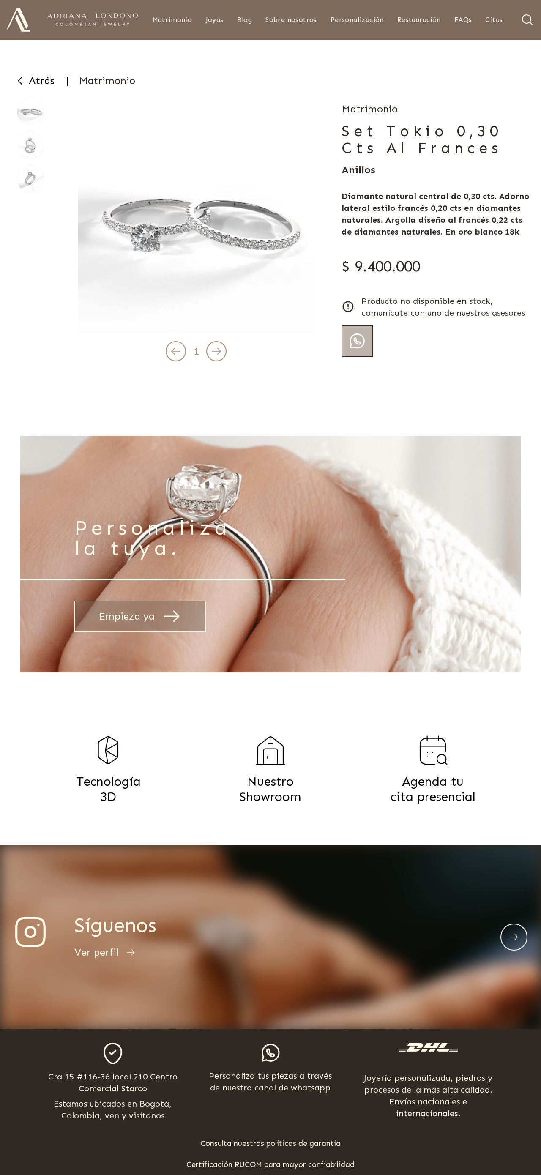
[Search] (527, 20)
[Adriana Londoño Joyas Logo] (18, 20)
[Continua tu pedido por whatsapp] (357, 341)
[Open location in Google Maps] (113, 1053)
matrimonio (107, 80)
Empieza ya (126, 616)
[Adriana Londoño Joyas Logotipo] (92, 20)
